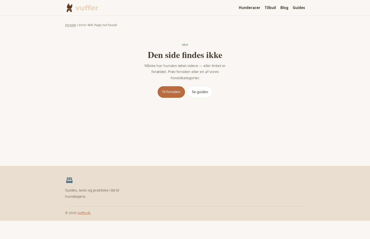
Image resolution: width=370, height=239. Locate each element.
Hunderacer (249, 7)
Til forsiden (171, 91)
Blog (284, 7)
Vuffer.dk (84, 213)
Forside (70, 25)
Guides (299, 7)
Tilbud (270, 7)
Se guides (200, 91)
